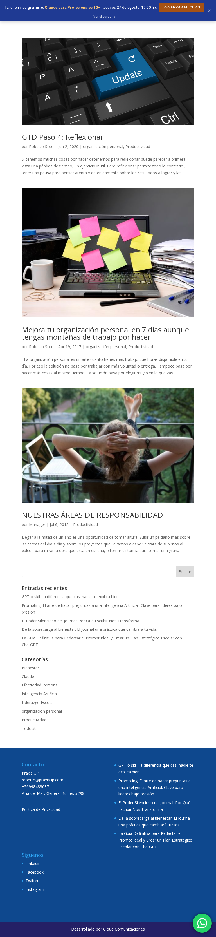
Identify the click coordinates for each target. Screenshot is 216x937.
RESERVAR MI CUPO (181, 7)
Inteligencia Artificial (40, 693)
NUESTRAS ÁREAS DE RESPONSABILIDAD (92, 515)
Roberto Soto (41, 146)
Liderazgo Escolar (38, 702)
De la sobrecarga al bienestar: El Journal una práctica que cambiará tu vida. (89, 629)
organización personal (103, 146)
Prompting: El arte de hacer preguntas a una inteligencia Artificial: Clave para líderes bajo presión (154, 787)
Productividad (137, 146)
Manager (37, 524)
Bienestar (30, 667)
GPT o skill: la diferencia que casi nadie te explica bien (70, 596)
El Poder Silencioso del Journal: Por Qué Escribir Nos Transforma (80, 620)
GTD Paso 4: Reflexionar (62, 137)
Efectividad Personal (40, 685)
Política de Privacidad (41, 809)
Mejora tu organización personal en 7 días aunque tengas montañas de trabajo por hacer (105, 333)
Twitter (32, 880)
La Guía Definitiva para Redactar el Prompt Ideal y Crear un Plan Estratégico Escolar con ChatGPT (155, 840)
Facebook (35, 872)
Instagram (35, 889)
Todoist (29, 728)
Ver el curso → (104, 17)
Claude (28, 676)
